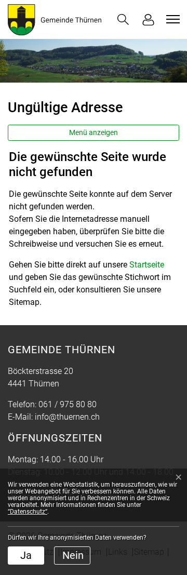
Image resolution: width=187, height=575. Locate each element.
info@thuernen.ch (67, 417)
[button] (123, 19)
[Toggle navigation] (171, 19)
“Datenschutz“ (27, 511)
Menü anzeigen (93, 132)
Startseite (146, 265)
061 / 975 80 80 (67, 404)
